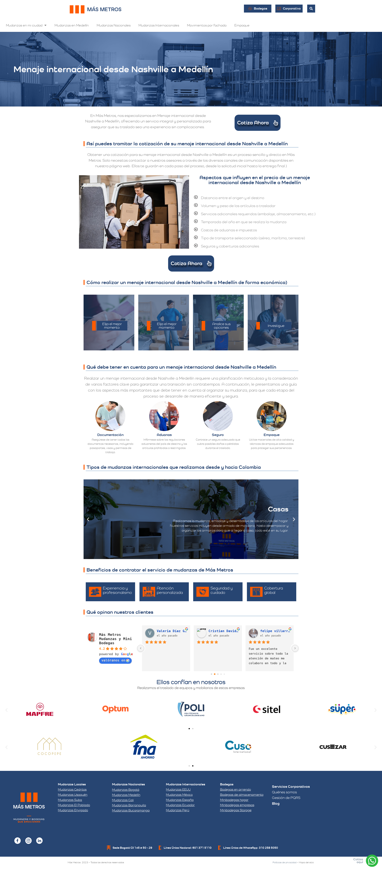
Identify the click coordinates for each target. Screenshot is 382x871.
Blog (276, 803)
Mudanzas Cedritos (72, 789)
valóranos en (113, 660)
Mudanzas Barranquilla (129, 805)
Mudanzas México (179, 795)
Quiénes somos (284, 792)
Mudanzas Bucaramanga (131, 810)
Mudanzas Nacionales (114, 25)
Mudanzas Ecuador (180, 805)
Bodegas (226, 784)
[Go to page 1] (214, 674)
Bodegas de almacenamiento (241, 795)
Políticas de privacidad (284, 862)
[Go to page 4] (224, 674)
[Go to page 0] (211, 674)
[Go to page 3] (221, 674)
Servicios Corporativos (291, 786)
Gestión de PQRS (286, 798)
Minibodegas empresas (237, 805)
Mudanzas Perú (177, 810)
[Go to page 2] (218, 674)
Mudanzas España (180, 800)
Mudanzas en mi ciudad (24, 25)
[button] (88, 519)
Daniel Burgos (221, 631)
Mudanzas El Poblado (74, 805)
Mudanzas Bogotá (125, 790)
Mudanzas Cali (123, 800)
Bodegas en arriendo (235, 789)
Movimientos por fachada (206, 25)
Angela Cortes (273, 631)
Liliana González (172, 631)
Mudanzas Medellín (126, 795)
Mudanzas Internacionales (158, 25)
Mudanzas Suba (70, 800)
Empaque (241, 25)
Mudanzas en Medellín (72, 25)
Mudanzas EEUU (178, 789)
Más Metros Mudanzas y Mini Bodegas (115, 638)
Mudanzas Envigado (73, 810)
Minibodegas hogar (234, 800)
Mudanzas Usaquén (72, 795)
